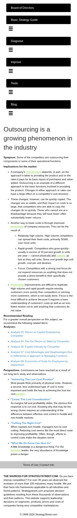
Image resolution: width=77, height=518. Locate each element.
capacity (61, 255)
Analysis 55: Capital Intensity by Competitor (35, 346)
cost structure (33, 171)
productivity (17, 226)
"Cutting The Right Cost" (26, 423)
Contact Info (47, 464)
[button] (38, 8)
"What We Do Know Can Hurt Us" (31, 443)
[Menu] (10, 28)
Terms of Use (30, 464)
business (16, 450)
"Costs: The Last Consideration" (31, 399)
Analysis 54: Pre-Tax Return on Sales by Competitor (40, 341)
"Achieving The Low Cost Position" (32, 379)
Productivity (17, 284)
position (20, 393)
